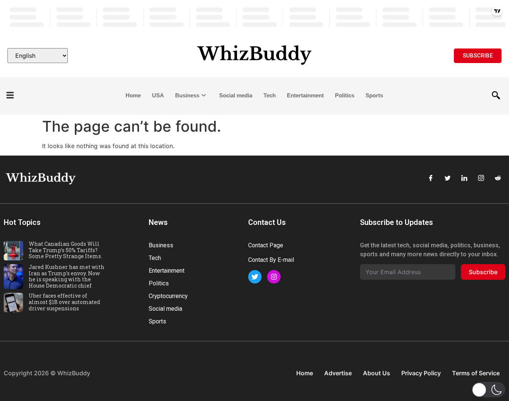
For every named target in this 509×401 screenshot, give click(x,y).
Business (187, 95)
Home (133, 95)
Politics (344, 95)
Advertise (338, 373)
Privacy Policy (421, 373)
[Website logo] (254, 56)
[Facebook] (430, 178)
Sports (374, 95)
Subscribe (483, 272)
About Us (376, 373)
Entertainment (305, 95)
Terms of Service (476, 373)
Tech (269, 95)
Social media (235, 95)
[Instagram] (481, 178)
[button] (10, 95)
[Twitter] (447, 178)
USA (158, 95)
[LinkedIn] (464, 178)
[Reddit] (497, 178)
